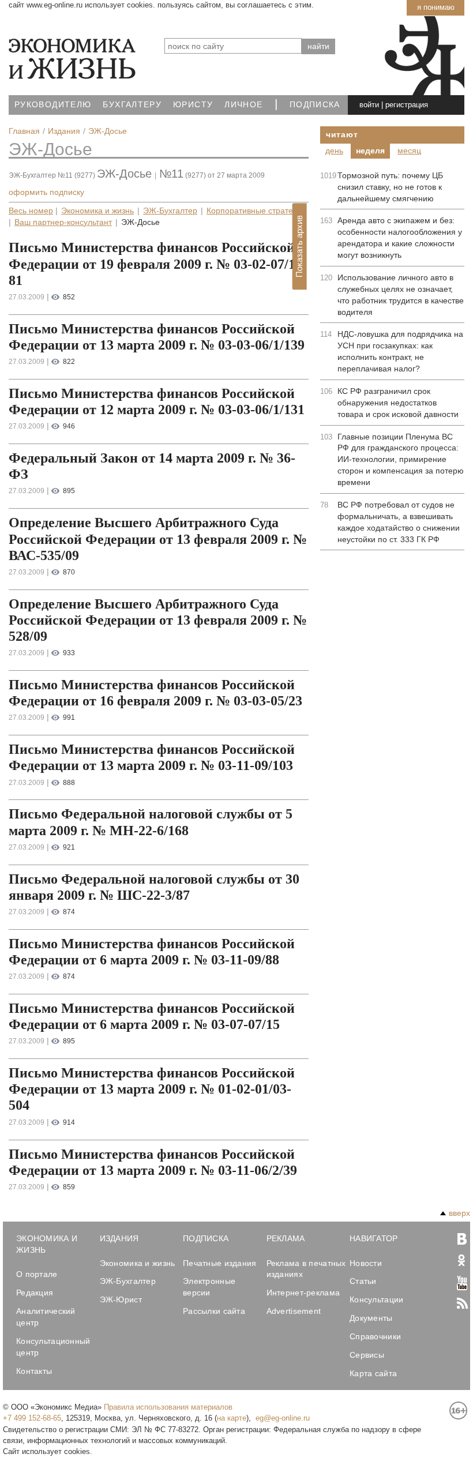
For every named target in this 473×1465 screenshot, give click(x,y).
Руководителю (52, 104)
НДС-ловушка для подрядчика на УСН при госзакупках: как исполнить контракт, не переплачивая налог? (400, 351)
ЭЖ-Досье (50, 149)
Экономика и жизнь (97, 210)
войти (369, 104)
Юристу (193, 104)
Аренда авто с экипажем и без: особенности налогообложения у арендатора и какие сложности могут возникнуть (399, 238)
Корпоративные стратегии (256, 210)
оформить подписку (46, 192)
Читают (342, 134)
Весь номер (31, 210)
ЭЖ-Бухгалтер (170, 210)
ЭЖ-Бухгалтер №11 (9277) (52, 175)
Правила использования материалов (168, 1407)
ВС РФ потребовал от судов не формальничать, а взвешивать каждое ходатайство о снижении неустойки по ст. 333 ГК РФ (398, 522)
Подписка (315, 104)
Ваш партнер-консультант (63, 222)
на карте (231, 1418)
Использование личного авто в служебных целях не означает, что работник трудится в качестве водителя (400, 295)
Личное (243, 104)
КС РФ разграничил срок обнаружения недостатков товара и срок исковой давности (398, 402)
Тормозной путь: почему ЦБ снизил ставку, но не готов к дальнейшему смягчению (390, 187)
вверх (459, 1213)
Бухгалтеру (132, 104)
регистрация (406, 104)
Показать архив (299, 247)
